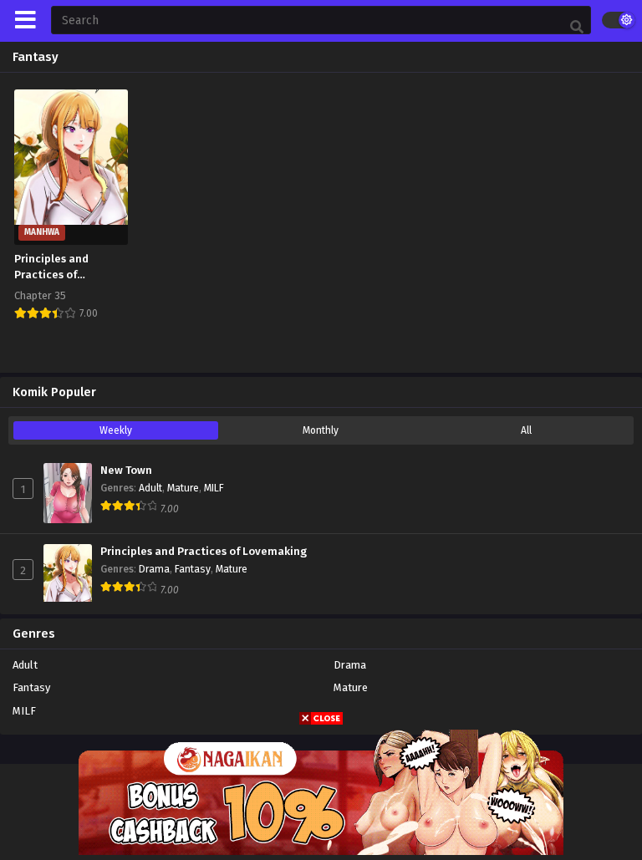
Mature (183, 488)
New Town (126, 470)
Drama (154, 569)
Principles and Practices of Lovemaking (203, 551)
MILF (214, 488)
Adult (150, 488)
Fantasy (193, 569)
